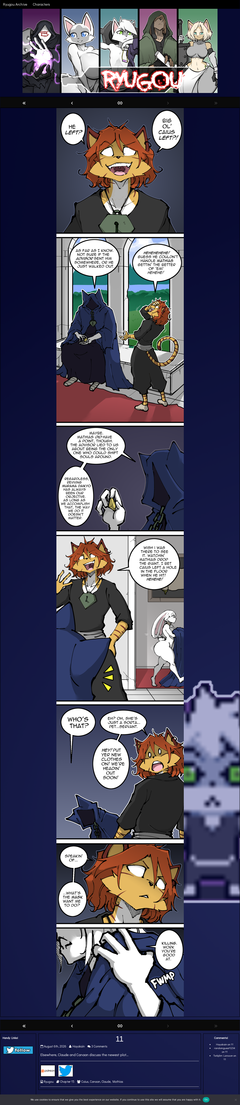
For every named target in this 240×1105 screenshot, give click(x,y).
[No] (235, 1099)
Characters (41, 4)
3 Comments (99, 1046)
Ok (206, 1099)
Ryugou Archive (15, 4)
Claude (106, 1082)
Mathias (117, 1082)
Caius (85, 1082)
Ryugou (49, 1082)
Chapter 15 (67, 1082)
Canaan (95, 1082)
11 (120, 1039)
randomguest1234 (224, 1048)
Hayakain (78, 1046)
